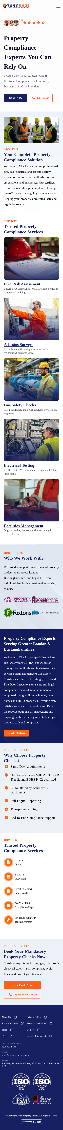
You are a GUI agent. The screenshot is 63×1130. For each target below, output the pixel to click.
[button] (15, 98)
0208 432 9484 (9, 1046)
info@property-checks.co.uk (15, 1055)
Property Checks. (31, 1115)
